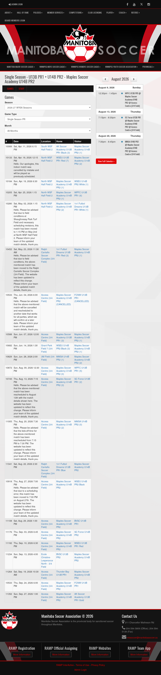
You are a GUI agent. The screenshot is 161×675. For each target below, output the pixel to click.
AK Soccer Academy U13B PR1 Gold (82, 597)
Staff (21, 88)
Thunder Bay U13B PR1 (62, 573)
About (8, 12)
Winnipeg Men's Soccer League (52, 66)
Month (8, 125)
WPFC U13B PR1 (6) (80, 194)
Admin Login (80, 669)
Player (109, 12)
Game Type (11, 114)
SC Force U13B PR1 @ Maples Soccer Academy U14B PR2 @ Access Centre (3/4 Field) (133, 124)
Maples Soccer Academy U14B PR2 (82, 467)
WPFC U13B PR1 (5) (80, 369)
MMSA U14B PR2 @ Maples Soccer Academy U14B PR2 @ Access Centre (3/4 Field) (132, 148)
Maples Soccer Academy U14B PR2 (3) (64, 382)
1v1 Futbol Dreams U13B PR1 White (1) (81, 206)
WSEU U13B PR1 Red (80, 544)
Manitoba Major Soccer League (20, 66)
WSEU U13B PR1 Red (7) (62, 159)
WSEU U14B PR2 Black (80, 483)
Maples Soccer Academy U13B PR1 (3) (64, 337)
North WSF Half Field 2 (47, 159)
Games (10, 88)
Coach (122, 12)
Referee (134, 12)
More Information (21, 654)
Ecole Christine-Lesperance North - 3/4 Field (47, 560)
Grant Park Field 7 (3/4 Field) (47, 348)
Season (9, 102)
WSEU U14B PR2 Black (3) (63, 347)
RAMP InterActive (65, 665)
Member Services (55, 12)
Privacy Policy (98, 665)
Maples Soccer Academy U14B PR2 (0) (64, 370)
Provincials (147, 66)
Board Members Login (15, 20)
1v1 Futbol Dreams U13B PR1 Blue (63, 467)
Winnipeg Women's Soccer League (85, 66)
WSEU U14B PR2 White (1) (81, 183)
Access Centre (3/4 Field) (47, 298)
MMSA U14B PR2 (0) (80, 423)
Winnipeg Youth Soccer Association (120, 66)
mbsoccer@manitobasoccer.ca (142, 637)
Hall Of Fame (23, 12)
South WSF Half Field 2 (47, 148)
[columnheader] (9, 141)
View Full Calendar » (106, 161)
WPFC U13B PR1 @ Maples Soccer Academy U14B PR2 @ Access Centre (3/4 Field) (133, 99)
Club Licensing (95, 12)
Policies (37, 12)
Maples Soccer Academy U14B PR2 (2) (82, 160)
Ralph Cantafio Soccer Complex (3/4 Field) (48, 255)
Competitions (75, 12)
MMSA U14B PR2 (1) (62, 358)
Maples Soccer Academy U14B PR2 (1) (82, 149)
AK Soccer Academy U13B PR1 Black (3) (64, 149)
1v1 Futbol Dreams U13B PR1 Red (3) (63, 252)
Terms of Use (82, 665)
